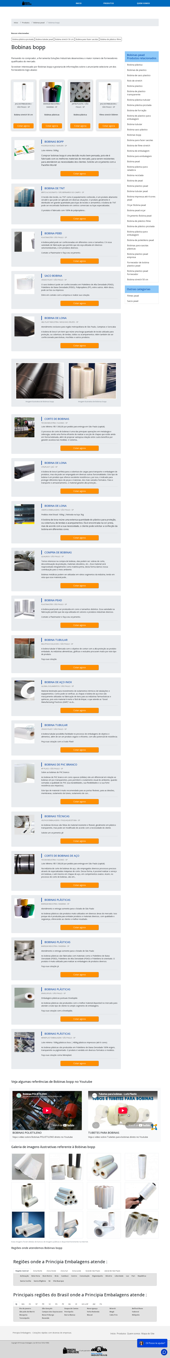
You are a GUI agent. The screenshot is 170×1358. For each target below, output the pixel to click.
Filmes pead (133, 302)
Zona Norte (37, 1271)
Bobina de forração (136, 117)
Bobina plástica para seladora (137, 176)
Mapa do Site (147, 1333)
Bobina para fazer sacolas (87, 39)
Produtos (108, 3)
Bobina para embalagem (139, 163)
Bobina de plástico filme (110, 39)
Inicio (79, 3)
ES (30, 1304)
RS (56, 1304)
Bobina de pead (135, 187)
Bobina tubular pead (44, 39)
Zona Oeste (51, 1271)
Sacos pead (132, 308)
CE (76, 1304)
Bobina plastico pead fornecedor (137, 280)
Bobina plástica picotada (22, 39)
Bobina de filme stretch (138, 152)
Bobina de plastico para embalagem (139, 124)
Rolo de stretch (134, 87)
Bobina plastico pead (137, 193)
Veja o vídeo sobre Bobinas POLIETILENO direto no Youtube (42, 1137)
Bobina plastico (135, 93)
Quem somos (143, 3)
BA (70, 1304)
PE (63, 1304)
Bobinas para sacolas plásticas (137, 254)
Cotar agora (23, 125)
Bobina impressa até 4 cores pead (141, 205)
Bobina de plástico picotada (140, 233)
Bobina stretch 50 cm (64, 39)
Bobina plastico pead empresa (137, 263)
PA (101, 1304)
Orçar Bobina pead (136, 212)
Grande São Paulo (93, 1271)
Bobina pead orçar (136, 217)
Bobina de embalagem (138, 158)
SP (36, 1304)
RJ (16, 1304)
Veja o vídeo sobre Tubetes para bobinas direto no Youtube (118, 1137)
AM (94, 1304)
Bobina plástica (134, 71)
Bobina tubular (134, 131)
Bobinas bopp (134, 142)
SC (50, 1304)
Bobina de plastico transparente (136, 100)
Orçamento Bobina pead (139, 222)
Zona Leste (76, 1271)
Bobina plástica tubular (138, 107)
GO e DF (85, 1304)
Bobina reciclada (135, 182)
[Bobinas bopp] (23, 92)
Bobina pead (133, 168)
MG (23, 1304)
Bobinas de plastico (136, 77)
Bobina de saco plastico (138, 82)
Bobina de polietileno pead (140, 247)
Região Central (22, 1271)
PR (43, 1304)
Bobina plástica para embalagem (137, 240)
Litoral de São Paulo (112, 1271)
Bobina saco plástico (137, 136)
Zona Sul (64, 1271)
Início (113, 1333)
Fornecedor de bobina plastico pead (138, 271)
